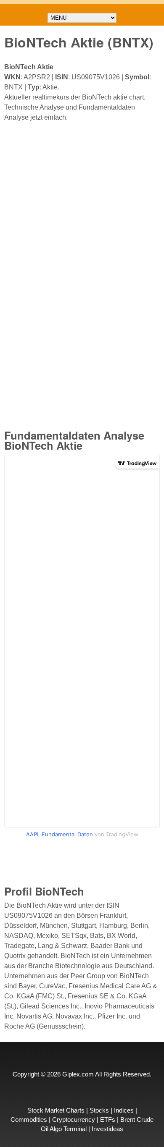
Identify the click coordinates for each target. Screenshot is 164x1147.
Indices (124, 1110)
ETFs (107, 1119)
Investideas (107, 1129)
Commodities (29, 1119)
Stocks (99, 1110)
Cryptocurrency (73, 1119)
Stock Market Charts (56, 1110)
